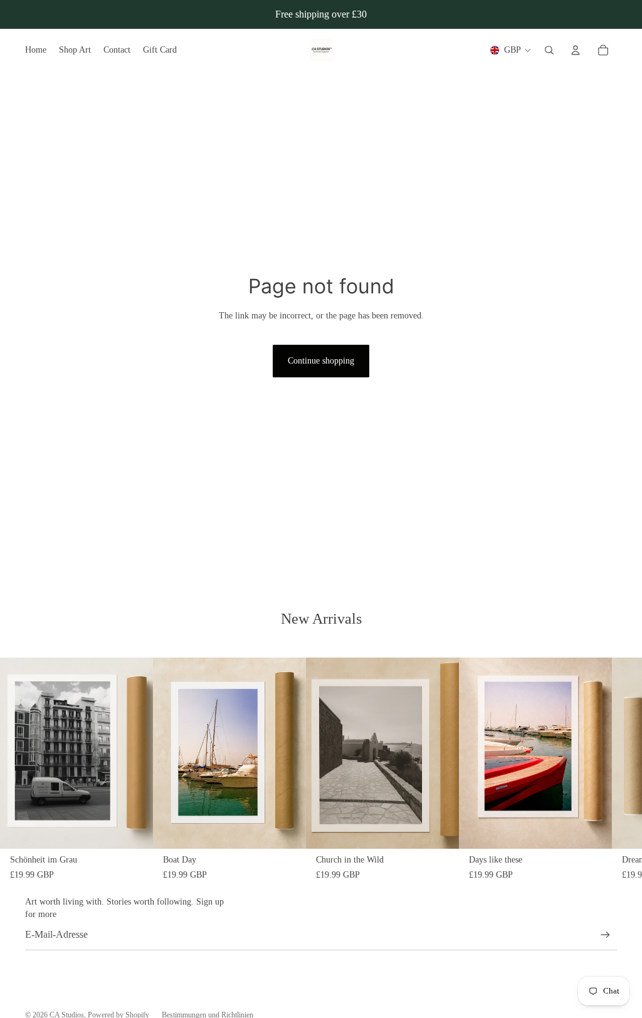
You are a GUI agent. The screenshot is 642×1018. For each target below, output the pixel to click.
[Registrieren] (605, 935)
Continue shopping (321, 360)
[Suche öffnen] (549, 50)
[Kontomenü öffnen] (575, 50)
